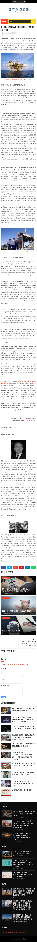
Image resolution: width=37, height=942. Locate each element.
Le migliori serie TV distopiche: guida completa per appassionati (24, 727)
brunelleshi (6, 598)
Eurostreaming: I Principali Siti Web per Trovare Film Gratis (23, 709)
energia (22, 33)
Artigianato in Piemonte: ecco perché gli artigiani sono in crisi (24, 813)
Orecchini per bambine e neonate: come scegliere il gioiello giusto (22, 874)
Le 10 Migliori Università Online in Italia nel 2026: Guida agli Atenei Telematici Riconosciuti (24, 824)
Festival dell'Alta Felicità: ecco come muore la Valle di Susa (23, 764)
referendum (4, 35)
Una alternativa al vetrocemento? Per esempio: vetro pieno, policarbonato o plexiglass (22, 756)
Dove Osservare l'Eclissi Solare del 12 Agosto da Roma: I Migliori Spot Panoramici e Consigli (24, 836)
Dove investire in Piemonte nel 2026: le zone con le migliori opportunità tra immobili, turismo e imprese (24, 892)
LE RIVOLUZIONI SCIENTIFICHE (22, 790)
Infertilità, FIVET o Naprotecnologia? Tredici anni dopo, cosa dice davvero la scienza (23, 863)
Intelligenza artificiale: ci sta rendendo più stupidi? (24, 853)
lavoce (30, 33)
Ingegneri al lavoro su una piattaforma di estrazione (17, 252)
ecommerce (6, 618)
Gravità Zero (23, 939)
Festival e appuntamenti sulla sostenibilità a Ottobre (23, 773)
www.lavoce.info (30, 421)
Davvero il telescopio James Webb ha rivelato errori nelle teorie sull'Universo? (23, 719)
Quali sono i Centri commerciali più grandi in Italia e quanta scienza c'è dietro (23, 737)
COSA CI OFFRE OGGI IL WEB (11, 631)
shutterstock (12, 35)
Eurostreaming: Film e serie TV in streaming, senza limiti (24, 745)
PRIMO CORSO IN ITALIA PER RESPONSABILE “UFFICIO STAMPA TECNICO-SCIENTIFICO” (16, 590)
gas (26, 33)
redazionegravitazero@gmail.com (16, 664)
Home (4, 21)
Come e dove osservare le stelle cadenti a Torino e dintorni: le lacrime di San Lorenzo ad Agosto (22, 918)
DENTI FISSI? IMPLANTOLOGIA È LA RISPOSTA (17, 611)
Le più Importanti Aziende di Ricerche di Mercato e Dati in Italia (22, 783)
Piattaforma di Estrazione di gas (14, 79)
